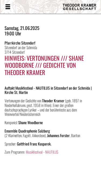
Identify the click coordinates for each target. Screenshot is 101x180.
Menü (8, 7)
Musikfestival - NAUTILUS (42, 152)
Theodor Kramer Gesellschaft (78, 7)
